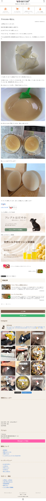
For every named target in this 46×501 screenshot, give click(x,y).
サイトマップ (38, 492)
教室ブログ (5, 485)
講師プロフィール (7, 452)
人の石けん (4, 276)
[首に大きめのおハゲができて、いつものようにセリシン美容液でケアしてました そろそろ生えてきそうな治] (23, 368)
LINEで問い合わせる (7, 481)
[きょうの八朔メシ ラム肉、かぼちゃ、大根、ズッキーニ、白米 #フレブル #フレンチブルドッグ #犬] (23, 338)
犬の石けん (5, 469)
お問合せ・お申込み (7, 480)
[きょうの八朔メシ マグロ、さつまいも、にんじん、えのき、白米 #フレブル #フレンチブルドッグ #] (38, 368)
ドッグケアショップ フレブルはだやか (12, 455)
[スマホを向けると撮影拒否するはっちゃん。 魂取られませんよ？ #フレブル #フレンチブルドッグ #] (8, 383)
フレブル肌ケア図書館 (8, 487)
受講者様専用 (6, 483)
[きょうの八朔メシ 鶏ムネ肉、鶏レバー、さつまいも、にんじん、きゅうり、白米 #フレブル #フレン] (38, 353)
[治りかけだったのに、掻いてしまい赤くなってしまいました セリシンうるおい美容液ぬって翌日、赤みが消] (8, 368)
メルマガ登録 (23, 311)
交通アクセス (6, 453)
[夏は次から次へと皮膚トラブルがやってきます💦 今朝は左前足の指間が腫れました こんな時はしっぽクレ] (23, 353)
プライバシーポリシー (8, 492)
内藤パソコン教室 (23, 494)
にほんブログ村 (4, 207)
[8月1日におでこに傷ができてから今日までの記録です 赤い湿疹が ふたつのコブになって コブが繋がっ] (38, 338)
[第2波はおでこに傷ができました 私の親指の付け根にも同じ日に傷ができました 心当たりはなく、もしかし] (38, 383)
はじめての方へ (6, 464)
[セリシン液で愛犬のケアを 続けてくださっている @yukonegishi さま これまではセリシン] (8, 338)
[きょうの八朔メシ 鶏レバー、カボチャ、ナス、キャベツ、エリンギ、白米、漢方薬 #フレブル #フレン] (23, 383)
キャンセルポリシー (23, 492)
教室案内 (5, 450)
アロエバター (10, 276)
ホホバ (15, 276)
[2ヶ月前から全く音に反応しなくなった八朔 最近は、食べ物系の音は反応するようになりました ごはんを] (8, 353)
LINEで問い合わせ (23, 315)
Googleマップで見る (23, 441)
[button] (43, 284)
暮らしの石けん (6, 471)
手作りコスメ (6, 467)
